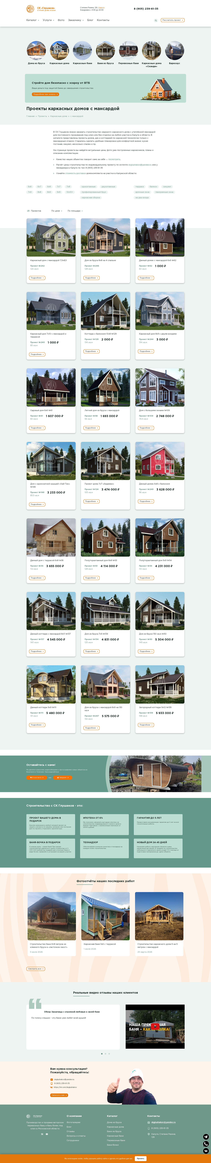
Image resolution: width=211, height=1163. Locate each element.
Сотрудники (73, 1140)
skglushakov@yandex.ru (140, 165)
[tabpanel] (105, 1026)
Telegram (63, 777)
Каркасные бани (82, 63)
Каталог (31, 20)
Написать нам (58, 1095)
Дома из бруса (36, 63)
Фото (61, 20)
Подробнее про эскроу (44, 94)
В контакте (37, 777)
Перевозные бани (128, 63)
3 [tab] (109, 1054)
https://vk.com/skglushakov (65, 1087)
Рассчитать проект (172, 20)
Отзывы (70, 1131)
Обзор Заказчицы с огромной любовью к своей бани (72, 1012)
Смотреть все (35, 969)
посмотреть (114, 159)
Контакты (103, 20)
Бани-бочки (113, 1145)
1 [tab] (102, 1054)
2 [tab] (105, 1054)
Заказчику (75, 20)
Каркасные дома (59, 63)
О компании (74, 1116)
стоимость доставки (75, 173)
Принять (140, 1158)
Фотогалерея (73, 1122)
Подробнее (36, 278)
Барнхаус (174, 63)
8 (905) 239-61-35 (146, 9)
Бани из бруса (105, 63)
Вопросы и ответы (76, 1136)
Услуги (47, 20)
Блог (90, 20)
